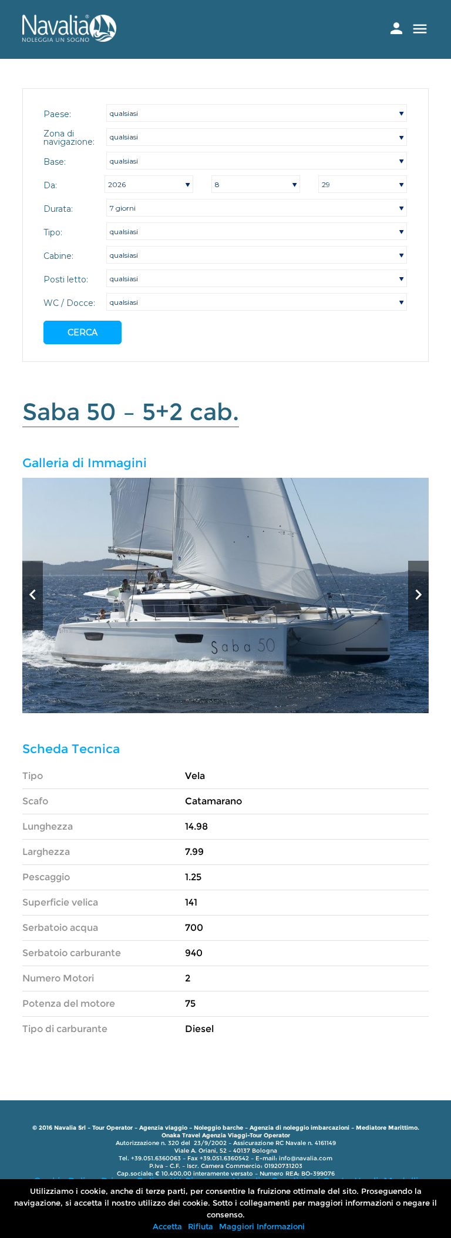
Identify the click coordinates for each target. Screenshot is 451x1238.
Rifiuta (200, 1226)
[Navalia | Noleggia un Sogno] (69, 38)
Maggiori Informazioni (262, 1226)
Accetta (167, 1226)
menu (420, 29)
